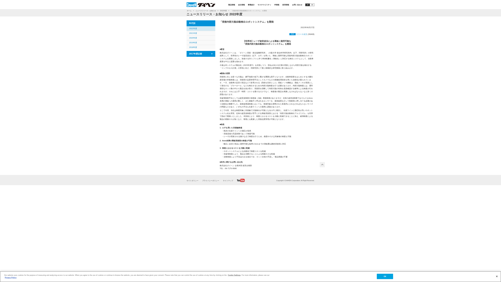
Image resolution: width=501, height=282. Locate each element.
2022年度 (223, 11)
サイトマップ (228, 181)
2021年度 (193, 33)
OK (385, 276)
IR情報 (276, 5)
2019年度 (193, 43)
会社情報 (241, 5)
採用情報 (285, 5)
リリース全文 (301, 34)
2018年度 (193, 47)
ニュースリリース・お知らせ (206, 11)
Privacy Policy (10, 278)
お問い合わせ (297, 5)
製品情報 (231, 5)
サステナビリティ (264, 5)
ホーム (189, 11)
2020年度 (193, 38)
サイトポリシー (192, 181)
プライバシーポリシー (210, 181)
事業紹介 (251, 5)
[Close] (497, 276)
